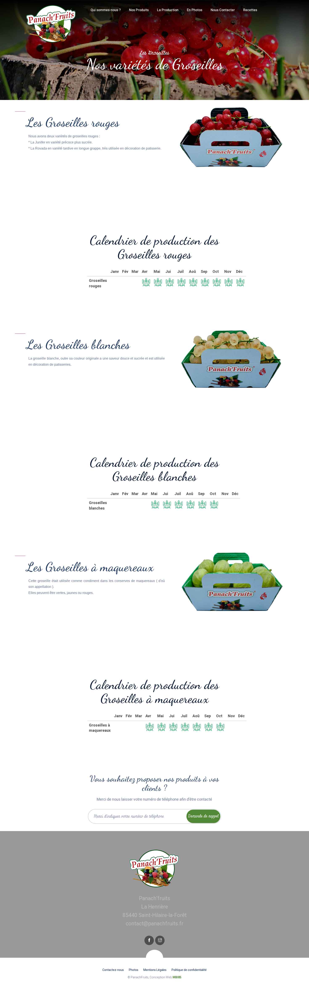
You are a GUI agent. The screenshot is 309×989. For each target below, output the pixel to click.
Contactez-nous (113, 970)
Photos (133, 970)
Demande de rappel (203, 816)
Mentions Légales (154, 970)
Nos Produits (139, 10)
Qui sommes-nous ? (106, 10)
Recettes (250, 10)
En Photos (194, 10)
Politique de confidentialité (189, 970)
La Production (167, 10)
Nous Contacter (223, 10)
